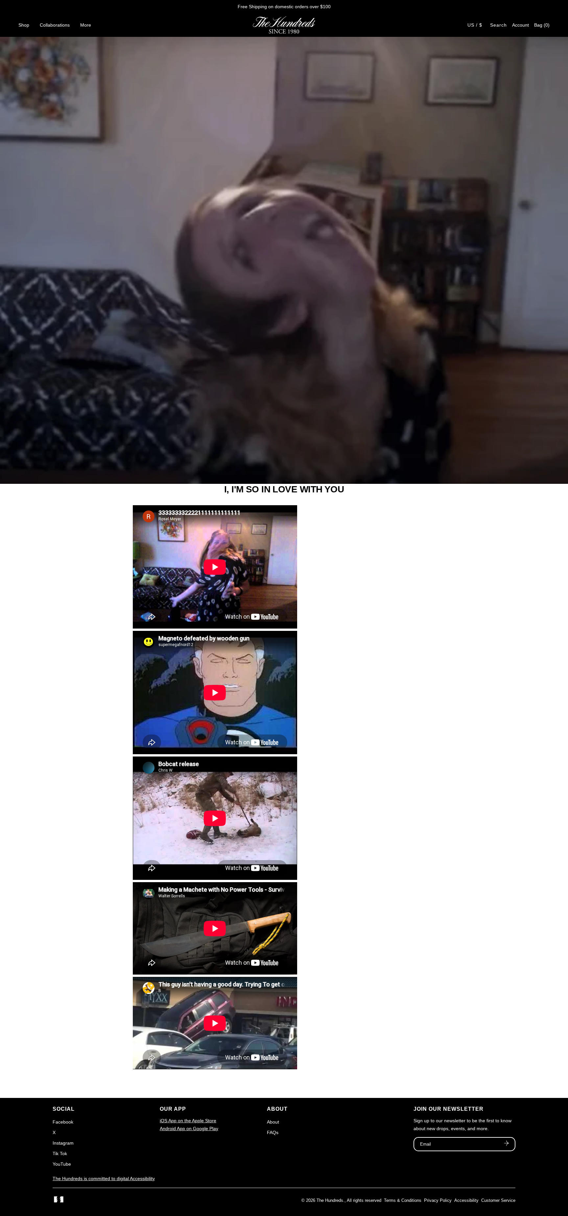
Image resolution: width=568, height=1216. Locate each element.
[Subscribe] (506, 1144)
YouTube (62, 1164)
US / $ (474, 25)
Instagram (63, 1143)
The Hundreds (330, 1200)
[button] (542, 25)
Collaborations (55, 25)
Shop (23, 25)
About (273, 1122)
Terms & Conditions (402, 1200)
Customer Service (498, 1200)
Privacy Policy (438, 1200)
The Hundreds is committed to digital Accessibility (104, 1178)
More (85, 25)
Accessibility (466, 1200)
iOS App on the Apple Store (188, 1120)
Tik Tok (60, 1153)
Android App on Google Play (189, 1128)
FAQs (272, 1132)
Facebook (63, 1122)
